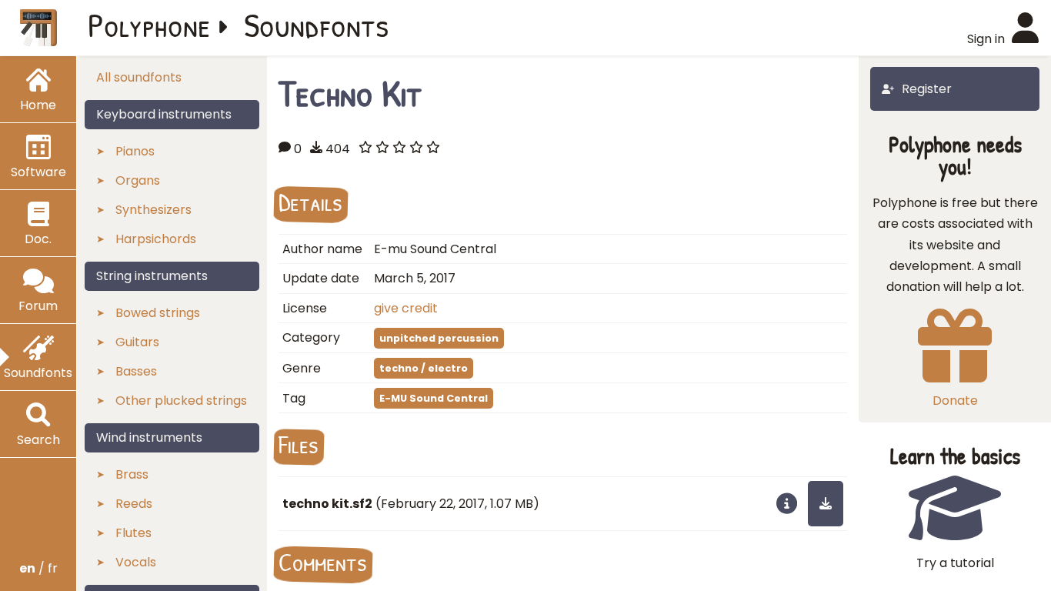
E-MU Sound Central (433, 398)
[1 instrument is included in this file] (786, 503)
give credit (406, 308)
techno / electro (423, 368)
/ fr (38, 568)
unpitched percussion (439, 338)
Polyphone (149, 25)
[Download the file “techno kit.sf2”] (825, 503)
